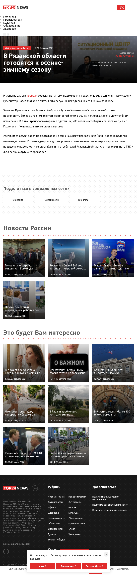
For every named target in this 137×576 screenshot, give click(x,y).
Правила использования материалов (105, 498)
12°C (121, 7)
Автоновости (55, 502)
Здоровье (9, 28)
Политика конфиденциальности (110, 504)
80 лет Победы (56, 539)
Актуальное (75, 502)
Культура (9, 22)
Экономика (74, 534)
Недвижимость (56, 518)
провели (32, 95)
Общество (54, 523)
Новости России (77, 496)
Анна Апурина (125, 55)
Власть (72, 507)
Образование (11, 25)
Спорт (71, 529)
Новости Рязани (56, 496)
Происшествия (12, 19)
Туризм (52, 534)
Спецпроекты (55, 529)
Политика (9, 16)
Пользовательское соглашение (109, 510)
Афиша (52, 507)
